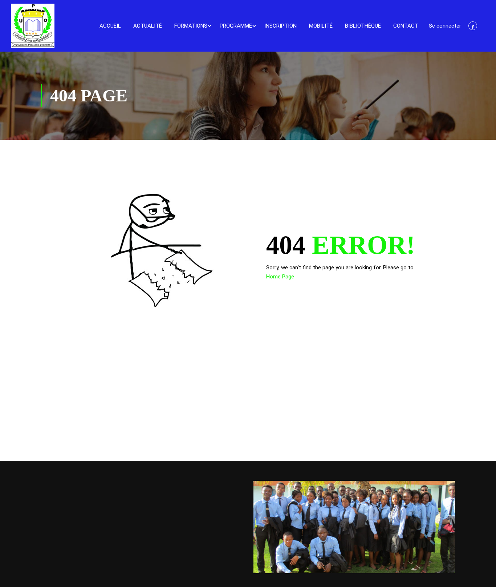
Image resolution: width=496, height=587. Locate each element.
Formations (190, 26)
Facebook (472, 25)
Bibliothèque (363, 26)
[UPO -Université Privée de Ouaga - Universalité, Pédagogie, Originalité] (32, 26)
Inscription (280, 26)
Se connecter (445, 26)
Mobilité (321, 26)
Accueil (110, 26)
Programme (236, 26)
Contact (405, 26)
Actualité (147, 26)
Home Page (280, 276)
